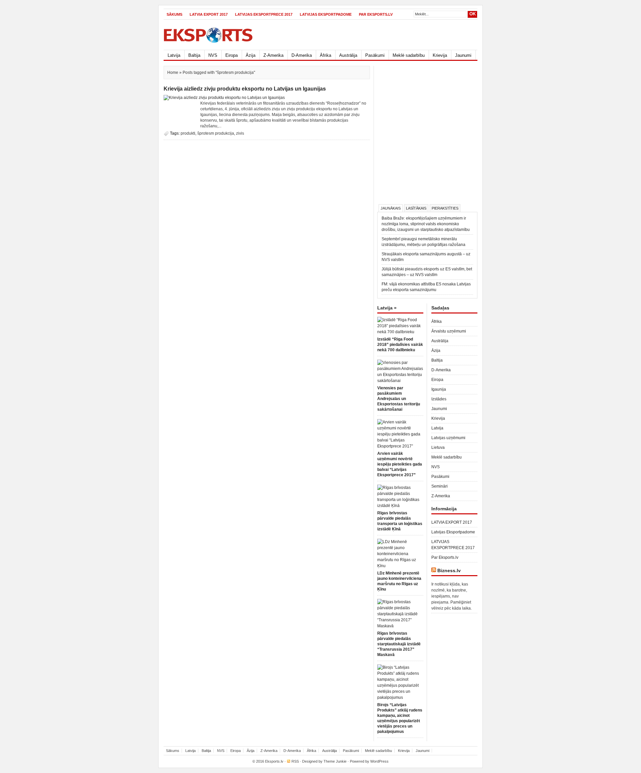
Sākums (174, 14)
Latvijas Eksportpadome (326, 14)
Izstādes (438, 399)
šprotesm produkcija (215, 133)
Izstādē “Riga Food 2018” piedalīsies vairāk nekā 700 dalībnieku (400, 344)
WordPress (379, 761)
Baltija (194, 55)
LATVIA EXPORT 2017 (209, 14)
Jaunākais (391, 208)
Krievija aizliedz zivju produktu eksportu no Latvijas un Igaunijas (245, 89)
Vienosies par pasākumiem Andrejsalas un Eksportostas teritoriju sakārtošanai (398, 399)
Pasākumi (375, 55)
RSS (295, 761)
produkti (188, 133)
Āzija (250, 55)
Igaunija (438, 389)
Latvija (174, 55)
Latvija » (387, 307)
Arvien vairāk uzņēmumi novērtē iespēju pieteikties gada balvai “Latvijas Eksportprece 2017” (399, 464)
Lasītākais (416, 208)
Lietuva (438, 447)
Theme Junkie (335, 761)
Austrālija (348, 55)
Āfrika (325, 55)
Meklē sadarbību (409, 55)
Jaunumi (463, 55)
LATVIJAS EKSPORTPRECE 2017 (263, 14)
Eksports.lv (274, 761)
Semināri (439, 486)
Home (172, 72)
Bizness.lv (449, 570)
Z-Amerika (273, 55)
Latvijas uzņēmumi (448, 437)
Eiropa (231, 55)
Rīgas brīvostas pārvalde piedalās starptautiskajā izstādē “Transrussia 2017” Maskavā (399, 644)
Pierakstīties (445, 208)
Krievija (440, 55)
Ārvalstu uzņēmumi (448, 331)
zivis (240, 133)
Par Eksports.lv (376, 14)
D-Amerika (301, 55)
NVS (212, 55)
